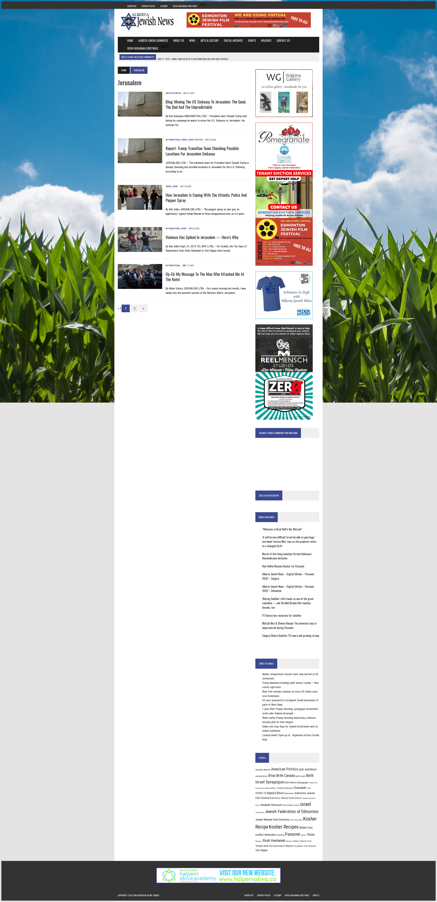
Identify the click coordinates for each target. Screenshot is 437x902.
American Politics (284, 769)
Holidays (266, 41)
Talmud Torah (305, 841)
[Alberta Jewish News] (150, 21)
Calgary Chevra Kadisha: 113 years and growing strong (290, 636)
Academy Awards (262, 769)
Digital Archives (233, 41)
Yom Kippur (261, 850)
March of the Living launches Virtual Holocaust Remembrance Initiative (287, 556)
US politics (298, 846)
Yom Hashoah (310, 846)
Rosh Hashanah (274, 840)
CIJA (309, 788)
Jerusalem (259, 812)
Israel (184, 140)
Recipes (258, 841)
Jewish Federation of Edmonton (292, 811)
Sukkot (296, 841)
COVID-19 (260, 793)
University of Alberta (283, 846)
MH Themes (154, 895)
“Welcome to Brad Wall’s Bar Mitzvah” (282, 529)
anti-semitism (307, 769)
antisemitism (261, 776)
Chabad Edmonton (285, 788)
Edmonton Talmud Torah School (285, 798)
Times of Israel (266, 663)
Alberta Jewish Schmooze (153, 41)
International (173, 140)
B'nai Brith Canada (281, 775)
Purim (311, 835)
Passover (292, 834)
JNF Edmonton (296, 820)
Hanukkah (265, 805)
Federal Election (309, 798)
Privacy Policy (148, 6)
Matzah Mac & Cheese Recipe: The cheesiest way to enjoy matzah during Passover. (289, 625)
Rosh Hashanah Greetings (185, 6)
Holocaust (276, 805)
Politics (199, 140)
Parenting (280, 835)
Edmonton (289, 793)
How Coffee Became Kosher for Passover (283, 566)
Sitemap (164, 6)
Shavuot (289, 841)
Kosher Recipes (284, 827)
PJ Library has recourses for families (281, 615)
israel (305, 804)
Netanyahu (270, 834)
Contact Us (283, 41)
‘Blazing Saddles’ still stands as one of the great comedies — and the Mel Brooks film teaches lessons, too (288, 603)
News (192, 41)
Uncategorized (173, 93)
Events (252, 41)
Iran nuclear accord (291, 805)
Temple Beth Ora (264, 845)
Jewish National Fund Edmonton (272, 819)
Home (130, 41)
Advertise (131, 6)
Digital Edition (275, 793)
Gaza (257, 805)
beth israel (300, 776)
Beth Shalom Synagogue (296, 782)
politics (303, 835)
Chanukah (300, 788)
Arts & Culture (209, 41)
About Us (178, 41)
